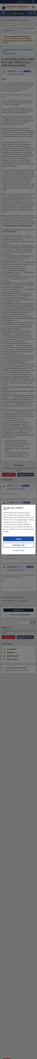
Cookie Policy (22, 519)
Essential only (18, 545)
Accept (19, 539)
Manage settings (18, 550)
